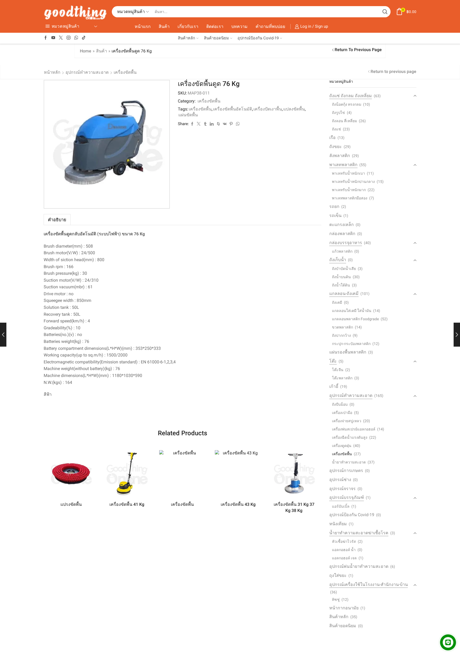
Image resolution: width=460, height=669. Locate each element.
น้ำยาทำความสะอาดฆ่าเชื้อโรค (358, 532)
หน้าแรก (143, 26)
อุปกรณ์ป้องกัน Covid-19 (258, 38)
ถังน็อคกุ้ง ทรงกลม (346, 104)
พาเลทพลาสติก (343, 164)
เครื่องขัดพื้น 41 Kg (126, 504)
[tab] (57, 219)
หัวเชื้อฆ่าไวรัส (344, 541)
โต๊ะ (333, 361)
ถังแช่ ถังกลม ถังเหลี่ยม (350, 95)
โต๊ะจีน (337, 370)
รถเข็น (335, 215)
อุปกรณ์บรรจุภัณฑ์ (346, 497)
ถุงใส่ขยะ (338, 575)
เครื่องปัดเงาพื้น (267, 109)
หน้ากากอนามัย (344, 607)
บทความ (239, 26)
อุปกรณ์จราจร (342, 488)
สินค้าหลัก (186, 38)
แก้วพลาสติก (342, 251)
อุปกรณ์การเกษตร (346, 470)
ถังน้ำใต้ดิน (341, 285)
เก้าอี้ (333, 386)
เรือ (332, 137)
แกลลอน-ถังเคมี (344, 293)
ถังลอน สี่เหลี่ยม (344, 121)
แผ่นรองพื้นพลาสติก (347, 352)
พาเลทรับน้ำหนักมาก (349, 190)
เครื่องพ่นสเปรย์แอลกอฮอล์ (353, 429)
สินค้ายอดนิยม (216, 38)
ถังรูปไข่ (338, 112)
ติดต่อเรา (214, 26)
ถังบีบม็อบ (340, 404)
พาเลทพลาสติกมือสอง (349, 198)
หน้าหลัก (52, 72)
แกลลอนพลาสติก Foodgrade (355, 319)
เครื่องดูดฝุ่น (341, 446)
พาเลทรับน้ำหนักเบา (348, 173)
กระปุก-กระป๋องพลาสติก (351, 344)
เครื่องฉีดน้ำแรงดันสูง (349, 437)
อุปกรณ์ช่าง (340, 479)
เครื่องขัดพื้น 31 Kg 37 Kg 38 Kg (294, 507)
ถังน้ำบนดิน (341, 277)
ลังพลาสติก (339, 155)
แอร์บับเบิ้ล (341, 506)
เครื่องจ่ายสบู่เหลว (346, 421)
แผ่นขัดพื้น (188, 114)
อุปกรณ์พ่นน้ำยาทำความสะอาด (358, 566)
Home (85, 51)
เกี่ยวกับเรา (188, 26)
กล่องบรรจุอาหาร (345, 242)
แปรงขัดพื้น (71, 504)
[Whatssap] (76, 38)
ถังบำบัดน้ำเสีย (344, 268)
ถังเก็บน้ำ (337, 259)
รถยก (334, 206)
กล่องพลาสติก (342, 233)
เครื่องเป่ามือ (342, 413)
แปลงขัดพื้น (294, 109)
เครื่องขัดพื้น (125, 72)
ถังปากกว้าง (341, 335)
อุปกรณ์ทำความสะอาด (87, 72)
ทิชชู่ (336, 599)
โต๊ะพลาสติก (342, 378)
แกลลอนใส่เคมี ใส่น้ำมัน (351, 311)
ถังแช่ (336, 129)
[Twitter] (61, 38)
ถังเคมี (337, 302)
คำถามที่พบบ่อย (270, 26)
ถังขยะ (335, 146)
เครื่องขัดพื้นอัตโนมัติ (232, 109)
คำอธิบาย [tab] (57, 219)
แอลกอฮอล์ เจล (344, 558)
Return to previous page (358, 49)
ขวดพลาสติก (342, 327)
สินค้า (164, 26)
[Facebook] (46, 38)
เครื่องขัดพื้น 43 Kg (238, 504)
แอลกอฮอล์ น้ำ (344, 550)
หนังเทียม (338, 523)
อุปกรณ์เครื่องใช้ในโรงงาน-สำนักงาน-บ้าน (368, 584)
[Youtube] (53, 38)
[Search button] (385, 11)
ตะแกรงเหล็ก (341, 224)
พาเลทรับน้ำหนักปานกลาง (353, 181)
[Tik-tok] (84, 38)
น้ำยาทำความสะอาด (349, 462)
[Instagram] (69, 38)
